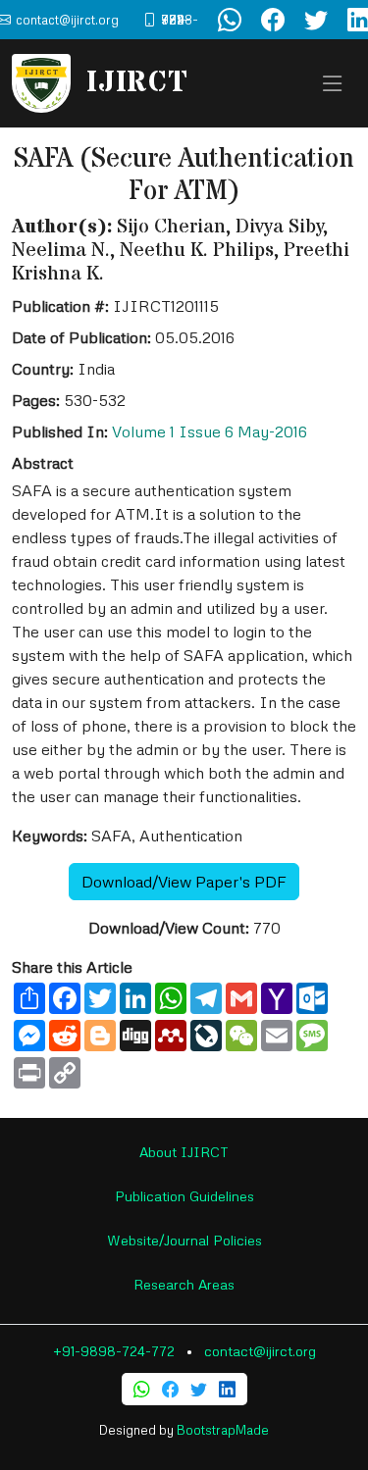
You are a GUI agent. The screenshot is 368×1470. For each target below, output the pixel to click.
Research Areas (184, 1284)
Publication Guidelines (184, 1196)
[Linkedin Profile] (227, 1389)
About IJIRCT (184, 1151)
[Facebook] (170, 1389)
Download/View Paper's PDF (184, 881)
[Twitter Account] (316, 19)
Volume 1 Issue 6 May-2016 (209, 431)
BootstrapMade (223, 1430)
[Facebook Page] (273, 19)
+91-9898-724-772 (114, 1351)
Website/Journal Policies (184, 1240)
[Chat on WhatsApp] (229, 19)
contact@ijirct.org (260, 1351)
